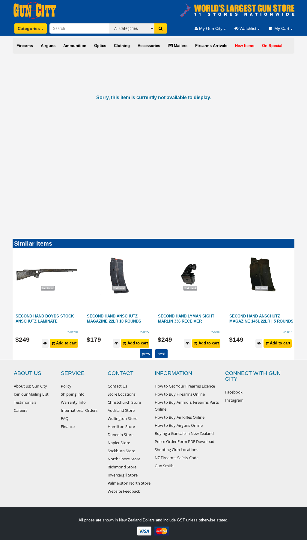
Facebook (234, 392)
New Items (244, 45)
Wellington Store (122, 418)
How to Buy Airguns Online (179, 425)
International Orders (79, 410)
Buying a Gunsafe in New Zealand (184, 433)
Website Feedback (124, 491)
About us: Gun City (30, 386)
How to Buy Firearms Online (180, 394)
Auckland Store (121, 410)
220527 (77, 332)
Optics (100, 45)
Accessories (149, 45)
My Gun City (211, 28)
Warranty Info (73, 402)
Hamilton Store (121, 426)
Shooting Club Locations (176, 449)
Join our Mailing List (31, 394)
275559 (290, 332)
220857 (219, 332)
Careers (20, 410)
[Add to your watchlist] (48, 343)
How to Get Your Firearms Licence (185, 386)
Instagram (234, 400)
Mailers (180, 45)
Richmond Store (122, 467)
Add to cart (69, 343)
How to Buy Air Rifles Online (179, 417)
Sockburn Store (121, 450)
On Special (272, 45)
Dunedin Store (120, 434)
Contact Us (117, 386)
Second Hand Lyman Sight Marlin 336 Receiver (118, 318)
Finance (68, 426)
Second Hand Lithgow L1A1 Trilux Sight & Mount (262, 318)
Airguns (48, 45)
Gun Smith (164, 465)
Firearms (24, 45)
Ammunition (74, 45)
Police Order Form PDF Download (184, 441)
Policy (66, 386)
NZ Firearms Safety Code (176, 457)
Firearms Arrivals (211, 45)
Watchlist (248, 28)
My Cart (281, 28)
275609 (148, 332)
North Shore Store (124, 459)
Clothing (122, 45)
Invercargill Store (123, 475)
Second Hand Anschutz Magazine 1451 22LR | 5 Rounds (193, 318)
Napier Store (119, 442)
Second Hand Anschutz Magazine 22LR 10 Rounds (46, 318)
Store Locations (122, 394)
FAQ (64, 418)
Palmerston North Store (129, 483)
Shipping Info (73, 394)
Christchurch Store (124, 402)
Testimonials (25, 402)
